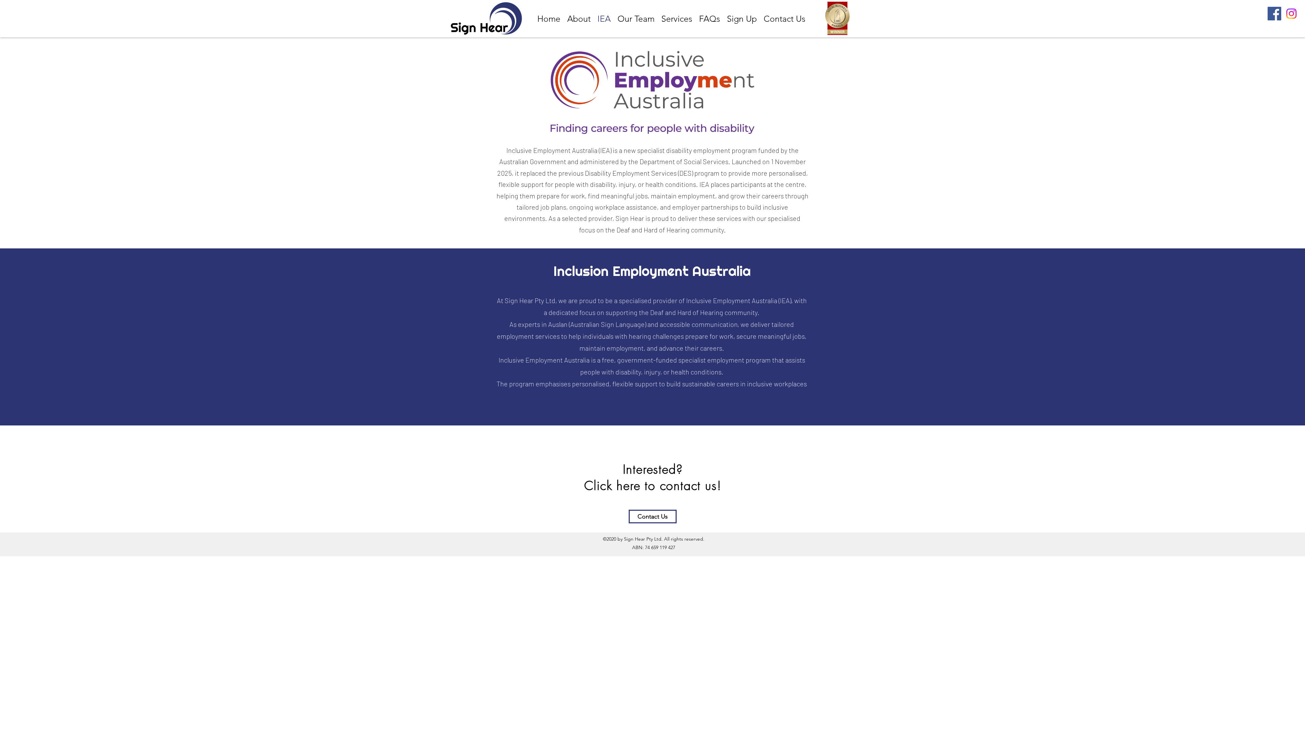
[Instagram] (1291, 13)
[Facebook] (1274, 13)
